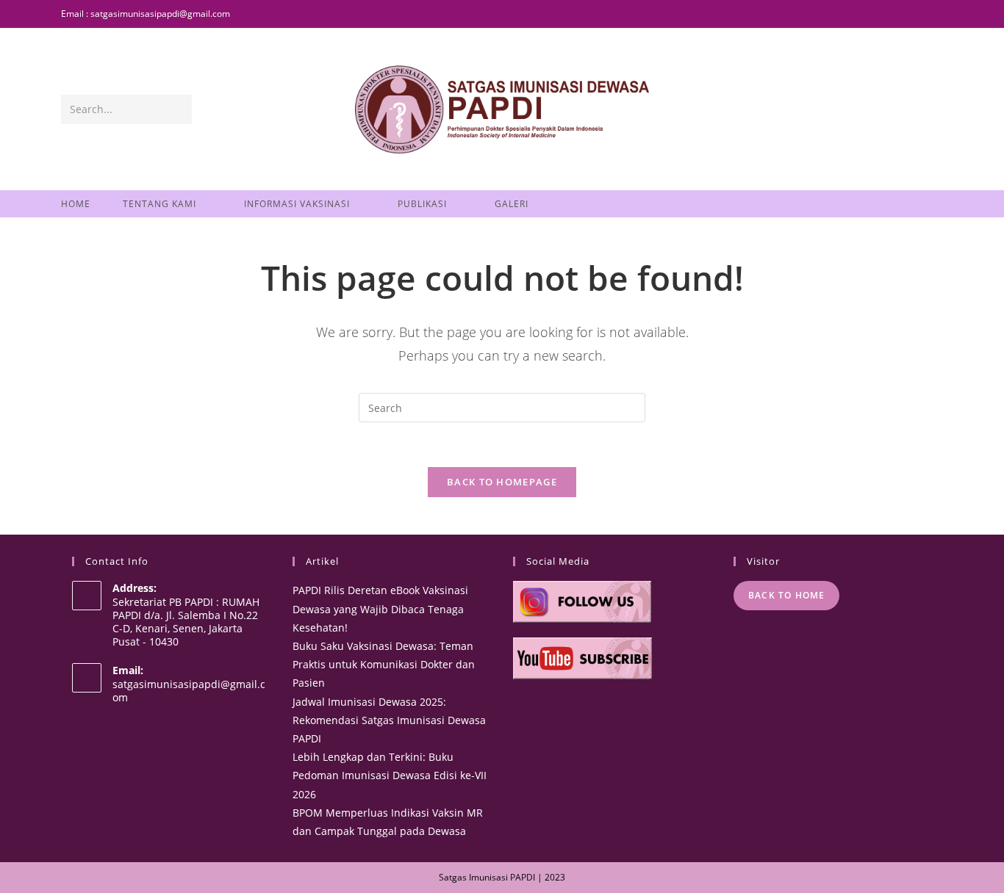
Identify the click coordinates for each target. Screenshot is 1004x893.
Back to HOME (786, 595)
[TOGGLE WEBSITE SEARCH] (564, 203)
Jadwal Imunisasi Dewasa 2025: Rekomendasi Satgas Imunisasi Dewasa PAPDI (389, 720)
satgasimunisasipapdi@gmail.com (188, 690)
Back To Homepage (502, 481)
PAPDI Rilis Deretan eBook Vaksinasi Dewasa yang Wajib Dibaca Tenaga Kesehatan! (380, 608)
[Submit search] (178, 109)
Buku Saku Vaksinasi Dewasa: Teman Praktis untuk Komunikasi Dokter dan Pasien (384, 664)
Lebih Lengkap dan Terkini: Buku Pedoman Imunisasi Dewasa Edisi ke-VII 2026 (390, 775)
